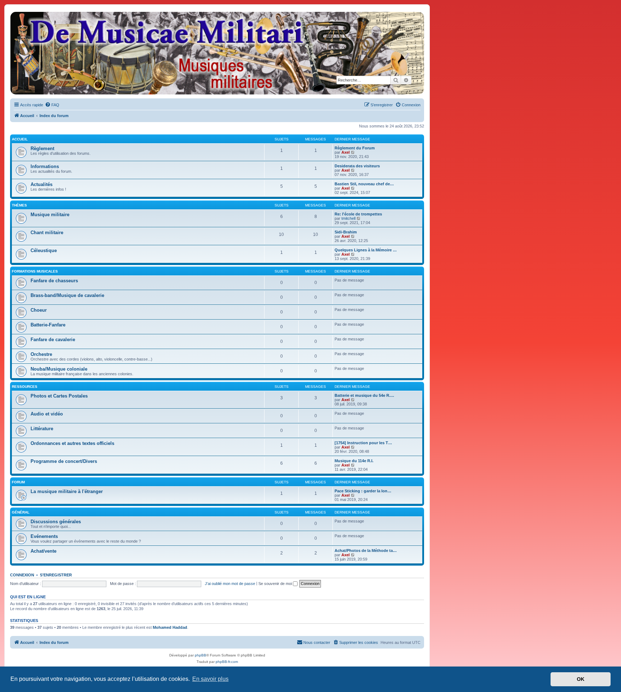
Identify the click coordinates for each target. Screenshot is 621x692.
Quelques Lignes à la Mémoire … (366, 250)
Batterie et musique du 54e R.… (364, 395)
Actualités (41, 184)
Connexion (22, 575)
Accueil (20, 139)
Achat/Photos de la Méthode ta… (366, 550)
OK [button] (580, 679)
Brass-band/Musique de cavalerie (67, 295)
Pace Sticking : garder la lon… (363, 491)
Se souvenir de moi (275, 583)
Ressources (24, 387)
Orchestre (41, 354)
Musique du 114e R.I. (354, 461)
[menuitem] (52, 105)
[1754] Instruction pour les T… (363, 443)
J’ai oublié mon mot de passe (230, 583)
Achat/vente (43, 551)
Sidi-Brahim (346, 232)
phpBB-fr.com (227, 662)
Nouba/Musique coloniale (59, 369)
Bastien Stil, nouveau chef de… (364, 184)
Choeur (39, 310)
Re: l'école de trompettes (358, 214)
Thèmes (19, 205)
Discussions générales (56, 521)
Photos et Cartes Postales (59, 396)
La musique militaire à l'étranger (67, 491)
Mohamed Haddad (170, 627)
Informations (45, 166)
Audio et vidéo (47, 414)
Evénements (44, 536)
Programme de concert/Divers (64, 461)
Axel (345, 152)
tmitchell (348, 218)
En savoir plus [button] (210, 679)
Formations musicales (35, 271)
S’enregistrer (56, 575)
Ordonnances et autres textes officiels (72, 443)
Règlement (42, 148)
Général (20, 512)
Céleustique (44, 250)
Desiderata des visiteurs (357, 166)
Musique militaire (50, 214)
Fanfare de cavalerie (53, 339)
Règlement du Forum (355, 148)
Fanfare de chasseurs (54, 280)
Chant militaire (47, 232)
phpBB (200, 655)
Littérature (42, 428)
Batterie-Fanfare (48, 325)
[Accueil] (216, 53)
